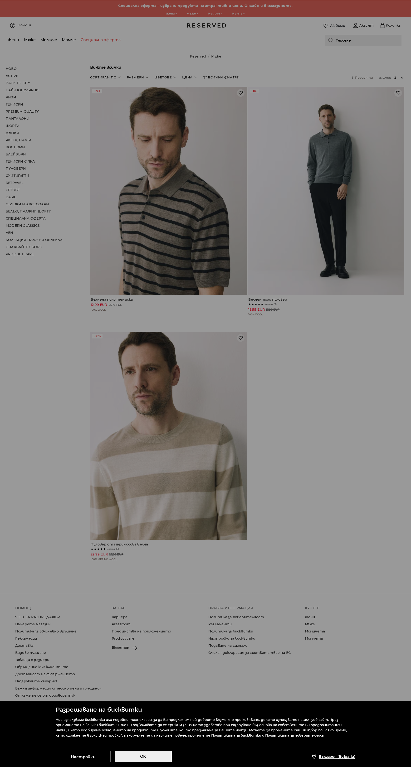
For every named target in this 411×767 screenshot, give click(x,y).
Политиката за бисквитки (236, 735)
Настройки (83, 757)
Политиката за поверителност (295, 735)
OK (143, 756)
